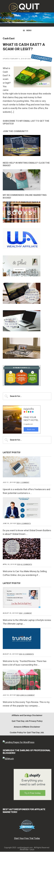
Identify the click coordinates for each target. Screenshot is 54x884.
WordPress (24, 849)
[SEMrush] (8, 758)
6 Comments (25, 523)
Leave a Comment (27, 695)
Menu (29, 30)
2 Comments (41, 58)
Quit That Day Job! (27, 7)
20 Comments (28, 654)
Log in (32, 849)
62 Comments (26, 564)
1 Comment (24, 482)
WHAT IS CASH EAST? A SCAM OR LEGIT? (24, 46)
